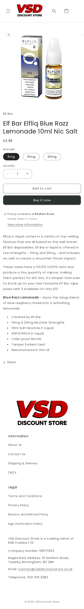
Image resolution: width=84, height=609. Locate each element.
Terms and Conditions (25, 496)
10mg (31, 157)
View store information (25, 225)
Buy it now (42, 200)
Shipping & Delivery (23, 463)
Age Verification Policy (25, 524)
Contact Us (16, 454)
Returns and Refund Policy (28, 514)
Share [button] (11, 362)
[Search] (54, 11)
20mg (52, 157)
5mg (11, 157)
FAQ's (12, 472)
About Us (15, 445)
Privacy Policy (18, 505)
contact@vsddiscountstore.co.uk (45, 569)
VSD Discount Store (47, 601)
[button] (8, 11)
